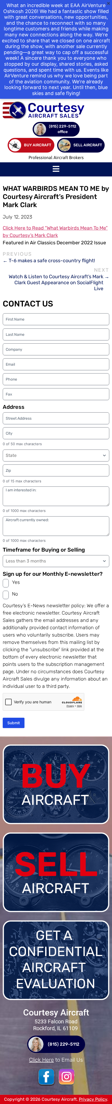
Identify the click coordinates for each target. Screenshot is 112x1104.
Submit (13, 722)
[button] (56, 169)
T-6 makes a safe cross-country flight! (52, 261)
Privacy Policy (93, 1099)
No (15, 594)
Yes (16, 582)
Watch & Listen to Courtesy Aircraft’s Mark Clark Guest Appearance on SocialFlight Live (56, 283)
